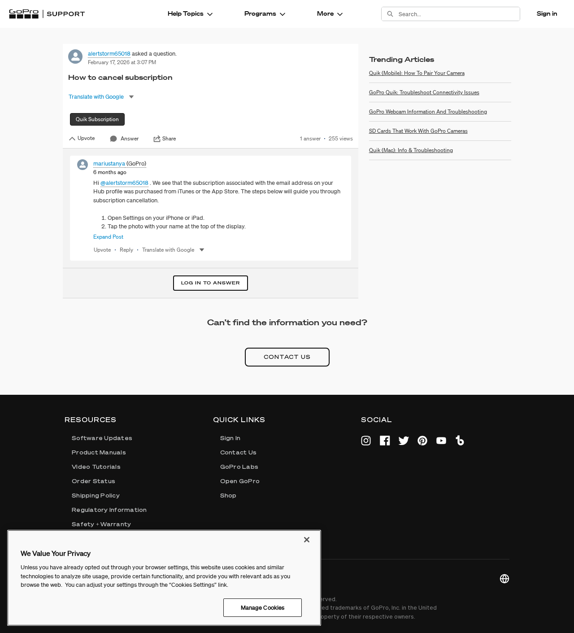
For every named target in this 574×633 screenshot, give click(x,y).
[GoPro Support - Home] (47, 14)
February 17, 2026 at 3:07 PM (122, 62)
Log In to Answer (210, 282)
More (325, 13)
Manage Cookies (263, 607)
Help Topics (186, 13)
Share (169, 138)
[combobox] (459, 14)
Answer (130, 138)
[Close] (307, 540)
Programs (260, 13)
